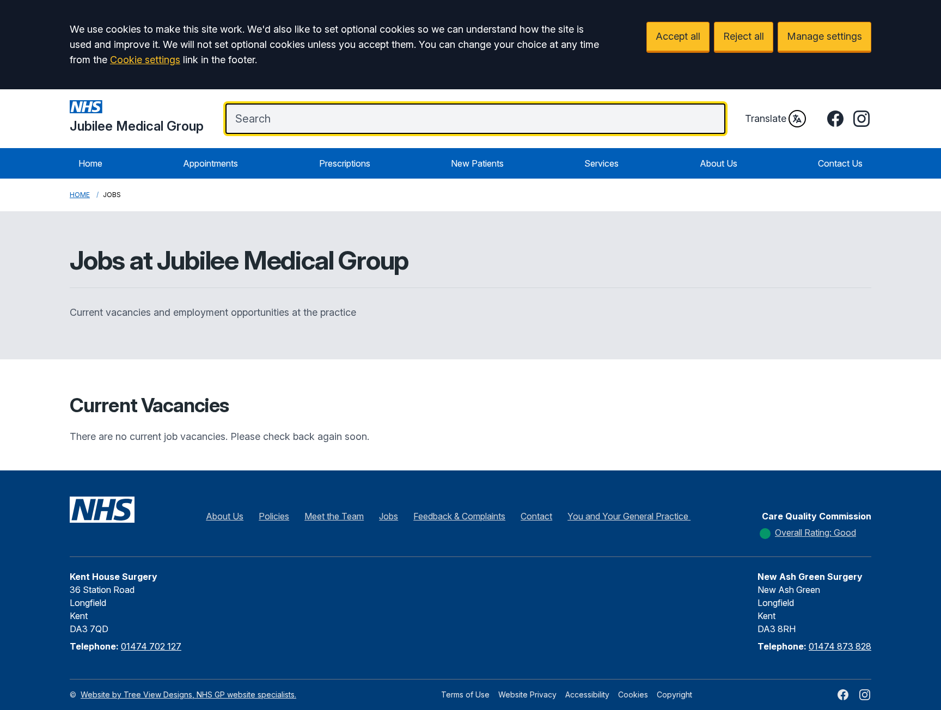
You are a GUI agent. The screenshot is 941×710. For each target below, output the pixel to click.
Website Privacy (527, 694)
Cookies (633, 694)
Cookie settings (145, 59)
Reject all (743, 36)
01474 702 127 (151, 646)
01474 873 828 (840, 646)
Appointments (210, 163)
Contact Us (840, 163)
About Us (718, 163)
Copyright (674, 694)
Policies (274, 516)
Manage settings (824, 36)
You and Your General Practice (629, 516)
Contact (536, 516)
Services (601, 163)
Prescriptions (344, 163)
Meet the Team (334, 516)
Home (90, 163)
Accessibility (587, 694)
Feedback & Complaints (459, 516)
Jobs (388, 516)
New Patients (477, 163)
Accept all (678, 36)
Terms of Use (465, 694)
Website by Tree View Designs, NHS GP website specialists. (188, 694)
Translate (765, 118)
